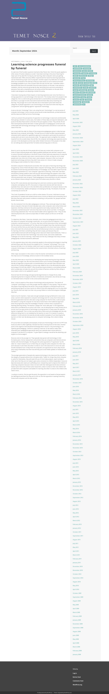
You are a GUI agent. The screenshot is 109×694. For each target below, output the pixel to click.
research (76, 97)
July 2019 (75, 291)
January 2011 (77, 562)
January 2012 (77, 528)
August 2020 (77, 249)
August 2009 (77, 601)
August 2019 (77, 287)
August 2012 (77, 501)
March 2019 (76, 302)
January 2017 (77, 375)
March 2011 (76, 555)
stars (81, 99)
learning (76, 85)
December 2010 (78, 566)
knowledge (88, 83)
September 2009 (78, 597)
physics (91, 90)
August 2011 (77, 539)
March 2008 (76, 647)
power (82, 92)
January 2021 (77, 241)
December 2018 (78, 314)
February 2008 (77, 650)
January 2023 (77, 180)
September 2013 (78, 455)
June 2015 (76, 413)
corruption (93, 73)
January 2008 (77, 654)
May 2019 (76, 298)
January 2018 (77, 352)
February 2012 (77, 524)
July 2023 (75, 164)
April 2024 (76, 153)
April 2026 (76, 118)
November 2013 (78, 448)
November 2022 (78, 187)
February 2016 (77, 398)
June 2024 (76, 149)
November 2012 (78, 490)
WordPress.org (77, 685)
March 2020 (76, 268)
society (76, 99)
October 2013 (77, 451)
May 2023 (76, 172)
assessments (77, 68)
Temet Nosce (19, 18)
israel (80, 83)
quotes (90, 95)
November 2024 (78, 138)
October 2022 (77, 191)
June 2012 (76, 509)
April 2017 (76, 367)
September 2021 (78, 222)
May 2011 (76, 547)
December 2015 (78, 402)
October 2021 (77, 218)
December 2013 (78, 444)
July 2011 (75, 543)
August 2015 (77, 406)
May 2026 (76, 115)
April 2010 (76, 589)
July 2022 (75, 199)
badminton (77, 71)
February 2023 (77, 176)
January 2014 (77, 440)
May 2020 (76, 260)
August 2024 (77, 145)
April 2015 (76, 421)
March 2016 (76, 394)
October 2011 (77, 532)
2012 (75, 66)
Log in (75, 673)
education (77, 78)
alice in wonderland (84, 66)
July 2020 (75, 252)
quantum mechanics (80, 95)
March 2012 (76, 520)
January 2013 (77, 482)
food (83, 78)
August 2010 (77, 582)
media (86, 87)
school (89, 97)
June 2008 (76, 635)
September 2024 (78, 141)
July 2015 (75, 409)
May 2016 (76, 390)
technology (77, 102)
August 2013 (77, 459)
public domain (90, 92)
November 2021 (78, 214)
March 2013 (76, 478)
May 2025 (76, 130)
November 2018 (78, 317)
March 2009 (76, 612)
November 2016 (78, 379)
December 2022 (78, 184)
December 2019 (78, 275)
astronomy (87, 68)
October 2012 (77, 494)
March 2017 (76, 371)
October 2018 (77, 321)
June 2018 (76, 333)
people (76, 90)
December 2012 (78, 486)
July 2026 (75, 111)
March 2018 (76, 344)
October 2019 (77, 283)
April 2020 (76, 264)
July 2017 (75, 356)
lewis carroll (84, 85)
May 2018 (76, 337)
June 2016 (76, 386)
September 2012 (78, 497)
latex (94, 83)
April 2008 (76, 643)
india (75, 83)
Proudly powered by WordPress (44, 692)
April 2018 (76, 340)
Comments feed (78, 681)
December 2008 (78, 624)
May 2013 (76, 471)
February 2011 (77, 559)
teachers (88, 99)
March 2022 (76, 206)
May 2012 (76, 513)
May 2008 (76, 639)
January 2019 (77, 310)
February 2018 (77, 348)
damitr (76, 75)
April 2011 (76, 551)
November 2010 (78, 570)
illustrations (90, 80)
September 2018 (78, 325)
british (90, 71)
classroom (77, 73)
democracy (83, 75)
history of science (79, 80)
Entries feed (77, 677)
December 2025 (78, 122)
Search (75, 48)
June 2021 (76, 233)
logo (91, 85)
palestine (92, 87)
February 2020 (77, 272)
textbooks (86, 102)
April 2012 (76, 517)
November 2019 (78, 279)
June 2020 (76, 256)
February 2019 (77, 306)
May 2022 (76, 203)
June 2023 (76, 168)
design (91, 75)
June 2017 (76, 360)
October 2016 (77, 383)
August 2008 (77, 631)
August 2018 (77, 329)
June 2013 (76, 467)
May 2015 (76, 417)
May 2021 (76, 237)
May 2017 (76, 363)
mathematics (78, 87)
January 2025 (77, 134)
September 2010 (78, 578)
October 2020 (77, 245)
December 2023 (78, 157)
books (84, 71)
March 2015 (76, 425)
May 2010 (76, 585)
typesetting (77, 104)
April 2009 (76, 608)
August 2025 (77, 126)
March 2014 (76, 432)
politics (76, 92)
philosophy (83, 90)
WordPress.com (68, 692)
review (83, 97)
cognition (85, 73)
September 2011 (78, 536)
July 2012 (75, 505)
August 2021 (77, 226)
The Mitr (29, 61)
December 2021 (78, 210)
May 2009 (76, 605)
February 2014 (77, 436)
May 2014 (76, 428)
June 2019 (76, 295)
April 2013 (76, 474)
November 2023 (78, 161)
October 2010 (77, 574)
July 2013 (75, 463)
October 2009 (77, 593)
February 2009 (77, 616)
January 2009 (77, 620)
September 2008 (78, 628)
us (83, 104)
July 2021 (75, 229)
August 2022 (77, 195)
